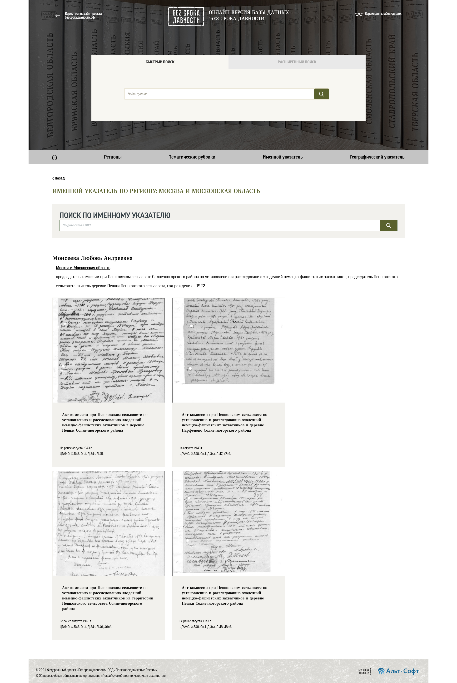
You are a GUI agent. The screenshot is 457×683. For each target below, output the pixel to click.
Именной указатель (283, 157)
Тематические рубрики (192, 157)
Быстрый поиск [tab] (160, 62)
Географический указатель (377, 157)
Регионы (113, 157)
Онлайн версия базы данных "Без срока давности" (249, 16)
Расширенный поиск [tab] (297, 62)
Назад (59, 178)
